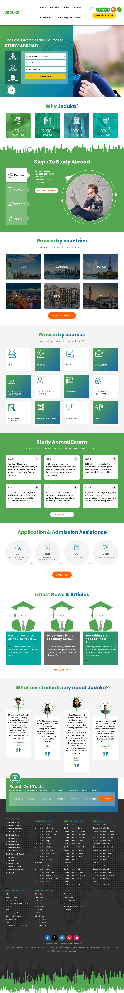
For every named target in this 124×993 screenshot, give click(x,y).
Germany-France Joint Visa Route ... (22, 637)
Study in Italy (11, 841)
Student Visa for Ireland (103, 837)
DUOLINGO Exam (41, 925)
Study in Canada (13, 863)
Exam (64, 7)
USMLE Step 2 (40, 919)
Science (9, 907)
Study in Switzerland (14, 832)
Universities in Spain (43, 841)
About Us (68, 894)
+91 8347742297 (105, 15)
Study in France (12, 822)
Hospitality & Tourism (15, 913)
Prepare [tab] (19, 204)
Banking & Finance (13, 916)
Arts (7, 910)
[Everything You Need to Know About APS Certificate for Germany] (87, 660)
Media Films (11, 919)
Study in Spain (12, 838)
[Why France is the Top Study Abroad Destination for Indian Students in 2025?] (48, 660)
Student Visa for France (103, 825)
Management (11, 897)
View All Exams (62, 514)
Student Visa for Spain (102, 841)
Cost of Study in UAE (72, 885)
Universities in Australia (45, 875)
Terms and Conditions (73, 907)
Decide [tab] (19, 175)
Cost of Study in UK (72, 866)
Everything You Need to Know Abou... (97, 639)
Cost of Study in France (74, 825)
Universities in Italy (43, 844)
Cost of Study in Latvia (73, 856)
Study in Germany (13, 826)
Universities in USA (42, 869)
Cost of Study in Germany (75, 828)
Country (40, 7)
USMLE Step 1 (40, 916)
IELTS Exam (39, 897)
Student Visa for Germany (104, 828)
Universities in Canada (44, 872)
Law (7, 922)
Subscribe (106, 798)
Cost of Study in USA (72, 869)
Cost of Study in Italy (73, 844)
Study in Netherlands (14, 829)
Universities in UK (42, 866)
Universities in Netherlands (46, 831)
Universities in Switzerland (46, 834)
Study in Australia (13, 867)
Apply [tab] (18, 218)
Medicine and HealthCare (16, 925)
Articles (75, 7)
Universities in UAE (42, 882)
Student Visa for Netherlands (105, 831)
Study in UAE (11, 873)
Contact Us (68, 897)
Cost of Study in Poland (74, 847)
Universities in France (44, 825)
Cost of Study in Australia (74, 875)
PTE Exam (39, 910)
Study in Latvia (12, 851)
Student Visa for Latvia (102, 856)
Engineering (11, 900)
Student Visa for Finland (103, 850)
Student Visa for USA (101, 869)
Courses (53, 7)
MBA (7, 894)
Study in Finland (12, 844)
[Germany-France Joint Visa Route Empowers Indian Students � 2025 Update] (9, 660)
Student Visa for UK (101, 866)
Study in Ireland (12, 835)
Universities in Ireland (44, 837)
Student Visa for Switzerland (105, 834)
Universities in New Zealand (46, 878)
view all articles (62, 670)
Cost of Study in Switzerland (76, 834)
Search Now (45, 76)
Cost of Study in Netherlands (76, 831)
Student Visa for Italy (102, 844)
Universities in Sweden (44, 853)
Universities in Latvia (43, 856)
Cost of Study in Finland (74, 850)
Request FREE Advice (113, 9)
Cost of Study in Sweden (74, 853)
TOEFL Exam (40, 907)
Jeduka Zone (44, 17)
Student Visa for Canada (103, 872)
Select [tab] (18, 190)
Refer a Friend (69, 900)
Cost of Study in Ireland (74, 837)
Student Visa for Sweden (103, 853)
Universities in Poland (44, 847)
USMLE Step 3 (40, 922)
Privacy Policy (70, 903)
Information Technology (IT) (18, 903)
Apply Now (62, 575)
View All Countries (62, 315)
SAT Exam (39, 903)
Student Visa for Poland (103, 847)
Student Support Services (68, 17)
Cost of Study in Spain (73, 841)
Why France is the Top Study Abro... (60, 637)
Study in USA (11, 860)
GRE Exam (39, 900)
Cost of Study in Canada (74, 872)
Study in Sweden (13, 848)
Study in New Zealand (15, 870)
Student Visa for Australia (104, 875)
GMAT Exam (40, 894)
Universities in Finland (44, 850)
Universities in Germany (45, 828)
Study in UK (10, 857)
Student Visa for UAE (101, 885)
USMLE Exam (40, 913)
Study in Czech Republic (16, 854)
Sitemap (67, 910)
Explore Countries (46, 190)
